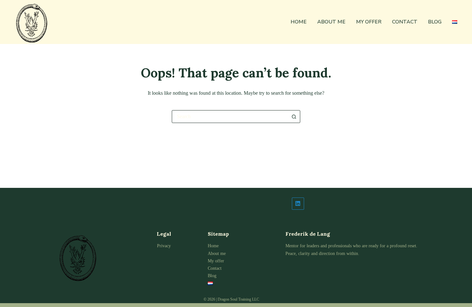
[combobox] (230, 116)
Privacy (164, 245)
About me (331, 21)
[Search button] (294, 116)
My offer (368, 21)
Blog (434, 21)
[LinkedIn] (355, 203)
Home (299, 21)
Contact (404, 21)
